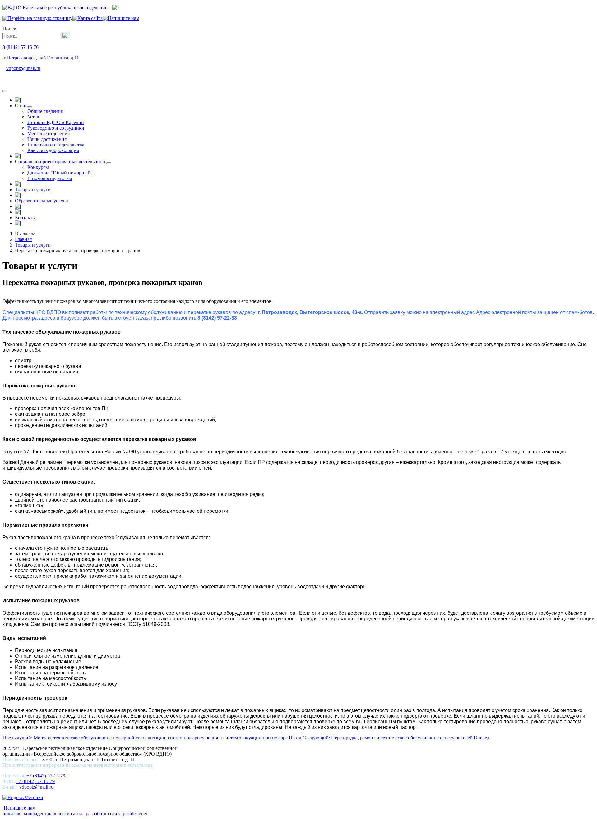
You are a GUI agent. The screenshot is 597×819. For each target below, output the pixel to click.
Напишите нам (18, 808)
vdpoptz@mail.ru (23, 68)
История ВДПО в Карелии (55, 122)
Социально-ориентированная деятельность (60, 161)
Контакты (25, 217)
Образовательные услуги (41, 200)
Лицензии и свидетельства (55, 144)
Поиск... (11, 28)
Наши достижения (47, 139)
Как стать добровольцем (53, 150)
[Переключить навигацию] (4, 91)
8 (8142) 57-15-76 (20, 47)
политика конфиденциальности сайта (42, 813)
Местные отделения (48, 133)
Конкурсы (38, 167)
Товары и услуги (33, 189)
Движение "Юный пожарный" (60, 172)
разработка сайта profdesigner (116, 813)
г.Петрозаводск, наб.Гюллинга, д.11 (40, 57)
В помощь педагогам (49, 178)
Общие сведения (45, 111)
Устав (33, 116)
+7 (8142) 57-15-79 (45, 775)
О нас (21, 105)
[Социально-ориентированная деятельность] (108, 163)
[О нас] (29, 107)
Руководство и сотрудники (55, 128)
